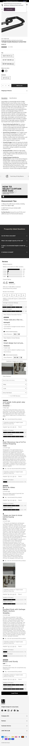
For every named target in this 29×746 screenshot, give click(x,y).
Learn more (9, 9)
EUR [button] (25, 1)
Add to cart (19, 85)
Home (2, 9)
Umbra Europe (7, 742)
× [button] (25, 3)
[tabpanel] (14, 135)
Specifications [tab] (13, 98)
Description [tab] (4, 98)
